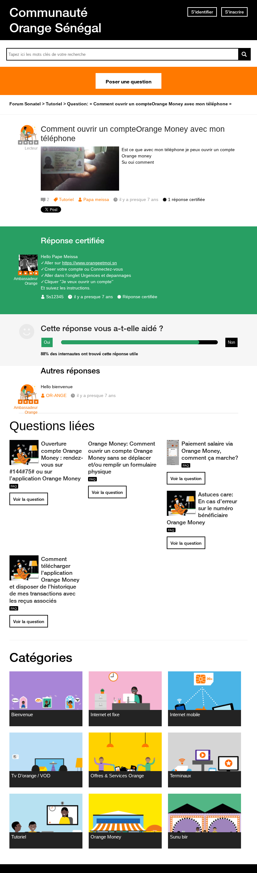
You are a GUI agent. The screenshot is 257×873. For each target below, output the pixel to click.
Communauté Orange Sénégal (55, 19)
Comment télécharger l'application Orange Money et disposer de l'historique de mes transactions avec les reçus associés (44, 579)
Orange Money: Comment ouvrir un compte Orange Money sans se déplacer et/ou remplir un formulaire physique (122, 457)
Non (231, 342)
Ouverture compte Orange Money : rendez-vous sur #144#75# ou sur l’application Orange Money (46, 461)
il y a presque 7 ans (93, 296)
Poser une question (128, 81)
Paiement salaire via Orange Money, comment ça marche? (209, 450)
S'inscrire (234, 12)
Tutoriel (66, 199)
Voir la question (28, 499)
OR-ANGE (56, 395)
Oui (47, 342)
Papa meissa (96, 199)
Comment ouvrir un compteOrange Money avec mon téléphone (133, 133)
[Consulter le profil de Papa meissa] (28, 141)
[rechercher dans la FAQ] (244, 54)
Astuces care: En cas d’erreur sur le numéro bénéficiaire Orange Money (202, 508)
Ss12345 (55, 296)
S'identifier (202, 12)
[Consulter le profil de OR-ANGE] (28, 401)
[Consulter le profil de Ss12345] (28, 272)
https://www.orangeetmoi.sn (89, 262)
